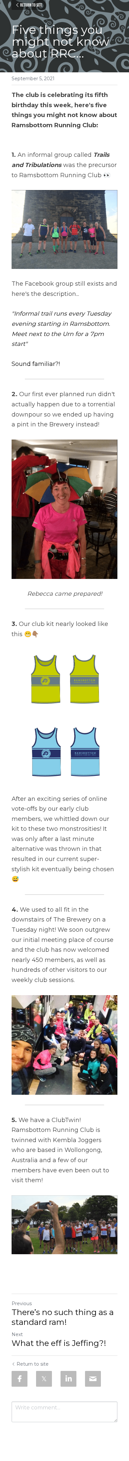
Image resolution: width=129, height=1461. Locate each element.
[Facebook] (19, 1379)
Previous (22, 1303)
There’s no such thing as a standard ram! (63, 1317)
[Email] (93, 1379)
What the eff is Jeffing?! (59, 1343)
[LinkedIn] (68, 1379)
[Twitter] (44, 1379)
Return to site (31, 5)
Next (17, 1334)
